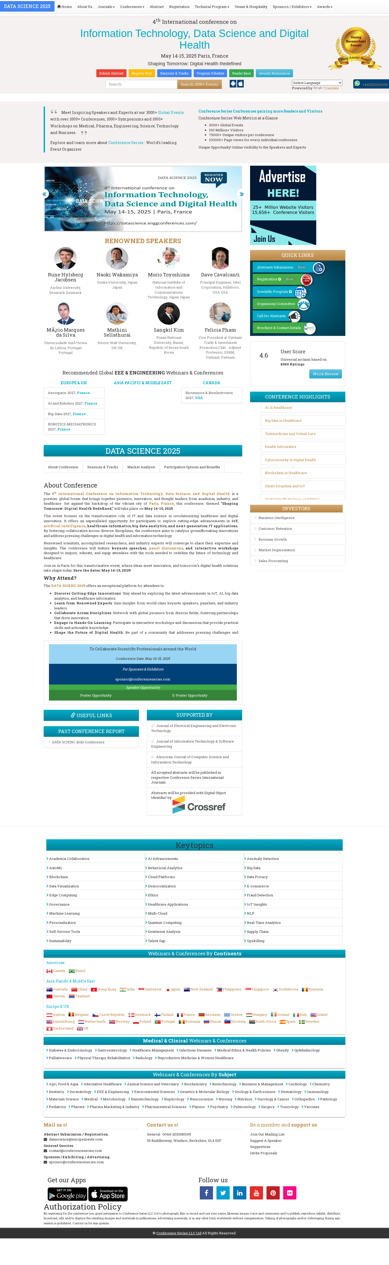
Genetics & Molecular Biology (204, 1091)
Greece (236, 1014)
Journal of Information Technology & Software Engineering (192, 744)
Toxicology (289, 1106)
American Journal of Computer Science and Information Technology (190, 759)
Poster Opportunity (96, 695)
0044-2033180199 (176, 1134)
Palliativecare (60, 1057)
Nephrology (174, 1099)
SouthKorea (288, 989)
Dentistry (56, 1091)
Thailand (82, 996)
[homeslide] (44, 193)
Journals (105, 6)
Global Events (171, 112)
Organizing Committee (276, 303)
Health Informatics (280, 446)
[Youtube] (256, 1194)
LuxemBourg (64, 1021)
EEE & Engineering (113, 1091)
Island (322, 1014)
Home (66, 6)
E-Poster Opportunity (189, 695)
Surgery (268, 1106)
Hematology (291, 1091)
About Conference (63, 467)
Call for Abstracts (271, 315)
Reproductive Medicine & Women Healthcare (196, 1057)
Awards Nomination (274, 73)
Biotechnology (224, 1084)
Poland (145, 1021)
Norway (122, 1021)
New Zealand (201, 989)
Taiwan (59, 996)
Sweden (312, 1021)
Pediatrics (57, 1106)
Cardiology (297, 1084)
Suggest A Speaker (266, 1140)
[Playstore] (233, 83)
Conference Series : (126, 142)
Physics (198, 1106)
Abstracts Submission (281, 267)
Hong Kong (106, 989)
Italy (303, 1014)
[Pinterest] (273, 1194)
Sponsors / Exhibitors (291, 6)
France (189, 1014)
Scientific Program (273, 291)
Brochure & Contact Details (279, 327)
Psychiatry (219, 1106)
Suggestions (260, 1146)
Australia (60, 989)
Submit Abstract (111, 73)
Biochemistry (195, 1084)
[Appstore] (240, 83)
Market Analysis (141, 467)
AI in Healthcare (278, 407)
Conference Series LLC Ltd (178, 1233)
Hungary (260, 1014)
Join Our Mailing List (267, 1134)
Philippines (232, 989)
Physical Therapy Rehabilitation (103, 1057)
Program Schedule (210, 73)
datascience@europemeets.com (76, 1139)
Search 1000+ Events (199, 84)
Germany (212, 1014)
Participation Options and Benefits (192, 467)
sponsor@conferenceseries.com (142, 679)
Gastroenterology (112, 1050)
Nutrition (244, 1099)
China (82, 989)
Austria (59, 1014)
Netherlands (95, 1021)
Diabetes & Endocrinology (70, 1050)
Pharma (77, 1106)
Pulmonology (244, 1106)
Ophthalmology (307, 1050)
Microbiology (114, 1099)
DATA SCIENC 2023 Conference (78, 742)
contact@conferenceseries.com (75, 1150)
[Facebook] (206, 1194)
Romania (315, 989)
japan (175, 989)
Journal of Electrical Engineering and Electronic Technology (193, 728)
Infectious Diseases (195, 1050)
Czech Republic (112, 1014)
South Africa (266, 1021)
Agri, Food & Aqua (63, 1084)
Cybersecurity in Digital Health (290, 459)
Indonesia (153, 989)
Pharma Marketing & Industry (114, 1106)
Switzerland (63, 1028)
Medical (91, 1099)
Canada (59, 970)
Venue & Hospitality (251, 6)
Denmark (143, 1014)
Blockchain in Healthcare (286, 472)
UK (86, 1028)
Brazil (80, 970)
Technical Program (211, 6)
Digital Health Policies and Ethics (292, 499)
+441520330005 (375, 84)
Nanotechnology (145, 1099)
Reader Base (241, 73)
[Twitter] (223, 1194)
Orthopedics (305, 1099)
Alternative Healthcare (103, 1084)
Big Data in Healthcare (283, 420)
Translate (331, 88)
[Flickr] (289, 1194)
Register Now (142, 73)
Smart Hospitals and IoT (285, 486)
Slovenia (238, 1021)
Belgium (82, 1014)
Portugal (168, 1021)
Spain (290, 1021)
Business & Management (262, 1084)
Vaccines (311, 1106)
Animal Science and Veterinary (153, 1084)
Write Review (325, 373)
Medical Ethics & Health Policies (244, 1050)
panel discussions (166, 548)
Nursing (225, 1099)
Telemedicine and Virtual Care (290, 433)
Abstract (157, 6)
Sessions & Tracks (174, 73)
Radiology (143, 1057)
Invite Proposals (263, 1153)
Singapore (260, 989)
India (130, 989)
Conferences (131, 6)
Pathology (328, 1099)
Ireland (283, 1014)
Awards (323, 6)
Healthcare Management (153, 1050)
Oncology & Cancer (273, 1099)
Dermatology (81, 1091)
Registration (179, 6)
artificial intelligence (64, 525)
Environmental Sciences (154, 1091)
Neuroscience (201, 1099)
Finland (167, 1014)
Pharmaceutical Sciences (166, 1106)
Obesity (282, 1050)
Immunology (318, 1091)
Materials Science (64, 1099)
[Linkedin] (239, 1194)
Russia (215, 1021)
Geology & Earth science (255, 1091)
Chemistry (321, 1084)
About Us (84, 6)
